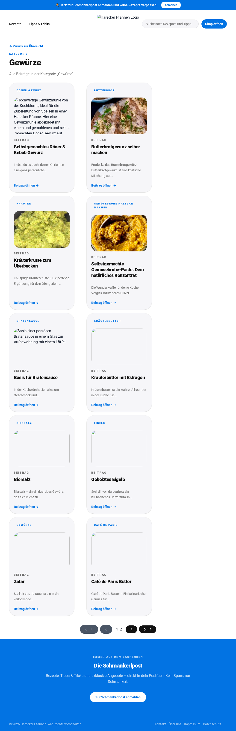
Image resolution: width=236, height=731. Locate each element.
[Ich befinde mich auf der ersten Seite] (89, 629)
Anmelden (171, 5)
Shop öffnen (214, 24)
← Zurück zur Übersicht (26, 46)
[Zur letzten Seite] (147, 629)
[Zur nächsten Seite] (131, 629)
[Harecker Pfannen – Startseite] (118, 24)
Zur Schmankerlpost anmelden (118, 697)
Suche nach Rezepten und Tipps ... (170, 24)
